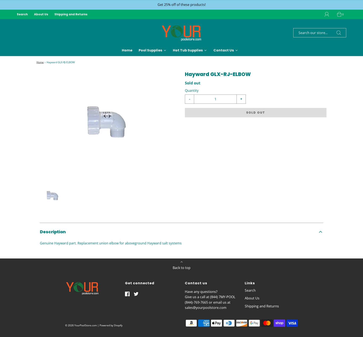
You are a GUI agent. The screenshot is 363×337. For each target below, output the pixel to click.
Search (22, 14)
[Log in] (329, 14)
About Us (41, 14)
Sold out (255, 112)
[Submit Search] (338, 32)
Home (127, 50)
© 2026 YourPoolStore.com (81, 325)
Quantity (192, 90)
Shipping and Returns (70, 14)
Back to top (182, 267)
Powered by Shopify (111, 325)
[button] (53, 196)
